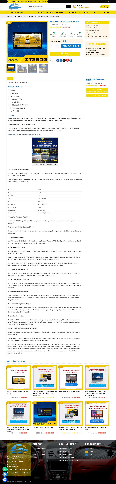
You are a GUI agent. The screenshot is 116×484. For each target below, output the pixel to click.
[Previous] (9, 41)
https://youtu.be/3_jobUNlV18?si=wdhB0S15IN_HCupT (24, 134)
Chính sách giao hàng (66, 454)
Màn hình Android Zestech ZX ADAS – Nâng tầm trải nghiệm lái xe (70, 428)
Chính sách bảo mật (66, 451)
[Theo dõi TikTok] (105, 1)
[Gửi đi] (68, 6)
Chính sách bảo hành (66, 448)
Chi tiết (10, 78)
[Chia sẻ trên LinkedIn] (70, 60)
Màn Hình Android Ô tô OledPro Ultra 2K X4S (97, 428)
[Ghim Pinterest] (67, 60)
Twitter (90, 454)
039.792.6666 (42, 1)
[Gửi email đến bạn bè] (64, 60)
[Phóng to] (8, 60)
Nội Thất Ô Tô (60, 12)
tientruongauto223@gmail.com (27, 1)
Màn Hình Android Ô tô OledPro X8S (69, 391)
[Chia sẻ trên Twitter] (61, 60)
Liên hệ (93, 12)
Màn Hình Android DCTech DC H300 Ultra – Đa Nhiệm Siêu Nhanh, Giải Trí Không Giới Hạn (96, 393)
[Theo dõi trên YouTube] (108, 1)
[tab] (10, 78)
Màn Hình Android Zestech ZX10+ (43, 427)
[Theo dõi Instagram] (103, 1)
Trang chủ (40, 12)
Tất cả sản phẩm (103, 12)
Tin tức (86, 12)
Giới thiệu (49, 12)
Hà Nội (13, 1)
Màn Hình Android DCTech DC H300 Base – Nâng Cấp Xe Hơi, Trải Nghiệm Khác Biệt (18, 429)
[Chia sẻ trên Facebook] (57, 60)
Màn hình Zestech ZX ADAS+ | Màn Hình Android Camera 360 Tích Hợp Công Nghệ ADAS (45, 393)
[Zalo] (4, 479)
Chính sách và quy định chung (69, 460)
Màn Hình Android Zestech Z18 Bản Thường (17, 392)
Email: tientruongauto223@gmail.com (19, 469)
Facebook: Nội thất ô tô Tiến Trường (19, 472)
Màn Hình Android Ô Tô (29, 16)
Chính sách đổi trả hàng (67, 457)
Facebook (91, 448)
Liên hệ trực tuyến (39, 454)
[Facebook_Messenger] (4, 474)
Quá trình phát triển (39, 451)
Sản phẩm (17, 16)
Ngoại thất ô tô (74, 12)
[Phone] (4, 469)
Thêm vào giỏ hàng (71, 46)
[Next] (45, 41)
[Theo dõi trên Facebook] (102, 1)
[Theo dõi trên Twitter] (106, 1)
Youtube (90, 451)
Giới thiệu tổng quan (40, 448)
